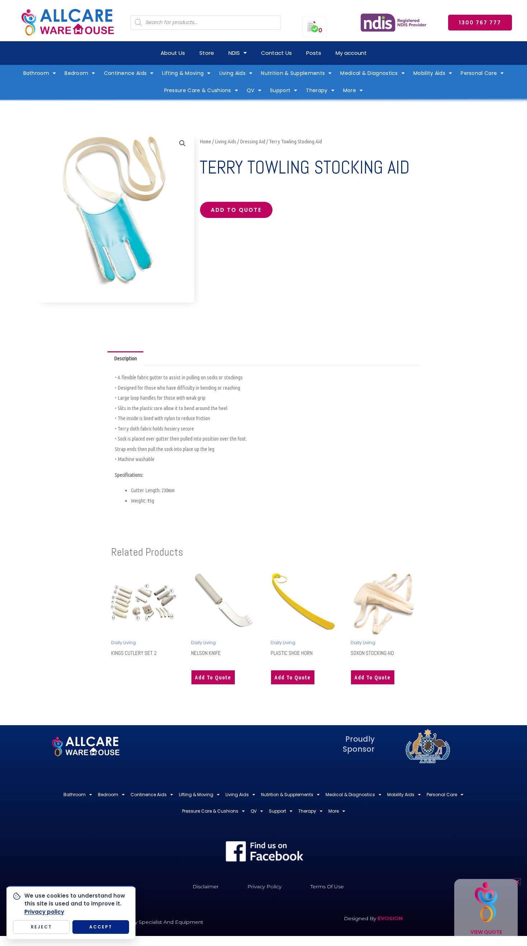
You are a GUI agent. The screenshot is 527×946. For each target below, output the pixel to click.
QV (251, 90)
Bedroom (76, 73)
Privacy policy (44, 912)
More (349, 90)
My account (351, 53)
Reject (41, 927)
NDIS (234, 53)
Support (280, 90)
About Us (173, 53)
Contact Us (276, 53)
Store (206, 53)
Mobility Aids (429, 73)
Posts (313, 53)
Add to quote (236, 210)
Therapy (316, 90)
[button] (182, 143)
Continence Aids (125, 73)
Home (205, 141)
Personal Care (479, 73)
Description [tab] (125, 358)
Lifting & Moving (183, 73)
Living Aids (232, 73)
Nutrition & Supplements (293, 73)
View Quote (486, 932)
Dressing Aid (252, 141)
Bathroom (36, 73)
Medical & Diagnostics (369, 73)
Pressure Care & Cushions (197, 90)
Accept (100, 927)
